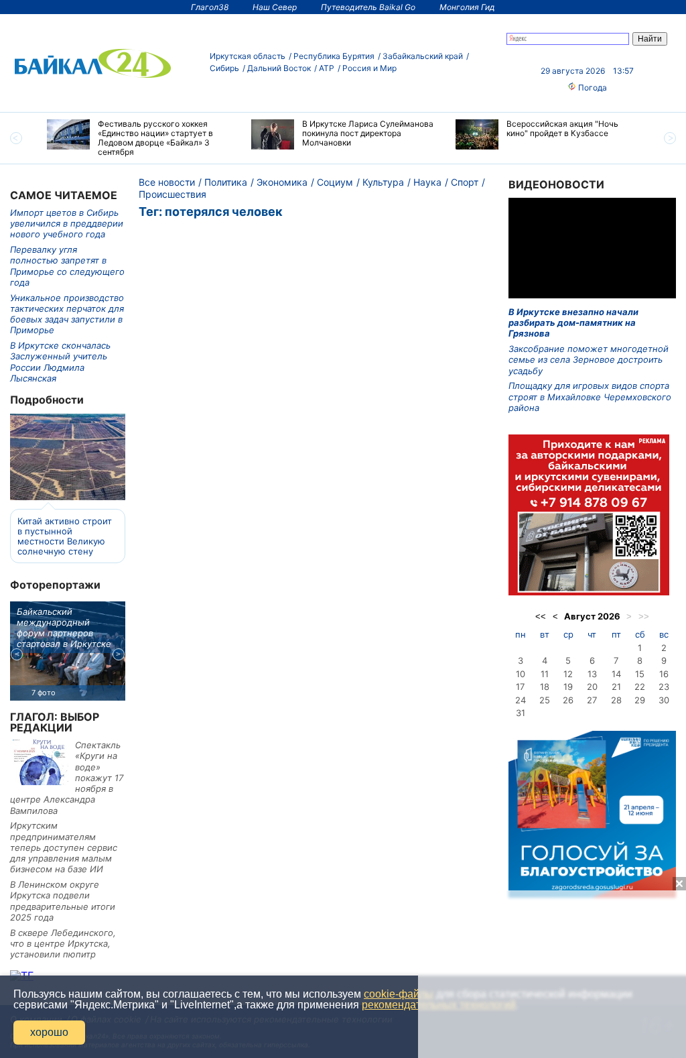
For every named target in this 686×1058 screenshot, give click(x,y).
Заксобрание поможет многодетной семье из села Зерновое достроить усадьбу (588, 359)
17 (520, 686)
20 (592, 686)
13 (592, 673)
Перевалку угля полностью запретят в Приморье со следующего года (67, 266)
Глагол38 (209, 7)
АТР (326, 68)
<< (540, 616)
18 (544, 686)
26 (568, 700)
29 (639, 700)
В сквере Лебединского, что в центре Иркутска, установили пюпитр (63, 943)
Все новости (167, 182)
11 (545, 673)
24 (520, 700)
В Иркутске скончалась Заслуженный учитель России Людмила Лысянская (60, 362)
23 (664, 686)
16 (664, 673)
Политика (225, 182)
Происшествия (172, 194)
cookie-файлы (398, 994)
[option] (139, 138)
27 (592, 700)
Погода (591, 87)
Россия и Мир (369, 68)
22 (639, 686)
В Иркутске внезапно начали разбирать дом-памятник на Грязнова (573, 322)
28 (616, 700)
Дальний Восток (279, 68)
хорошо (49, 1032)
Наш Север (275, 7)
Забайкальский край (423, 56)
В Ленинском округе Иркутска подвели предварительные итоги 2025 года (62, 901)
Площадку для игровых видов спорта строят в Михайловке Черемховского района (589, 396)
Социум (335, 182)
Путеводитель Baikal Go (368, 7)
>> (643, 616)
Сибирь (224, 68)
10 (520, 673)
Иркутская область (247, 56)
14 (616, 673)
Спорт (464, 182)
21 (616, 686)
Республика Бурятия (333, 56)
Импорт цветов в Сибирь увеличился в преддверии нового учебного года (66, 223)
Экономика (282, 182)
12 (568, 673)
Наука (427, 182)
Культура (383, 182)
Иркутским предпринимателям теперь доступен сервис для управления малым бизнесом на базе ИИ (63, 847)
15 (639, 673)
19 (568, 686)
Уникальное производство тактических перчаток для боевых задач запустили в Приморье (67, 314)
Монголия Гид (467, 7)
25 (544, 700)
